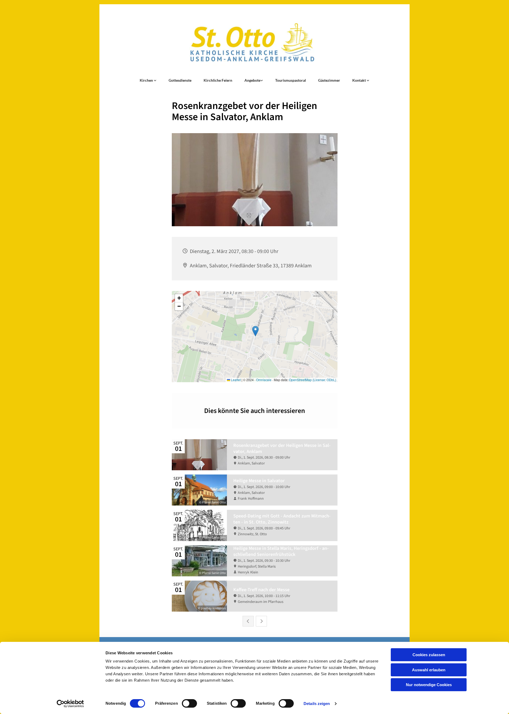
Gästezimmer (329, 80)
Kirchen (147, 80)
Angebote (252, 80)
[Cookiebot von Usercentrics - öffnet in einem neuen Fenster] (70, 704)
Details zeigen (317, 703)
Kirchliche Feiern (218, 80)
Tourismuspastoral (290, 80)
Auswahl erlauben (428, 670)
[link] (148, 80)
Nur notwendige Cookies (429, 684)
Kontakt (359, 80)
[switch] (189, 703)
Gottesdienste (180, 80)
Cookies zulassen (429, 654)
